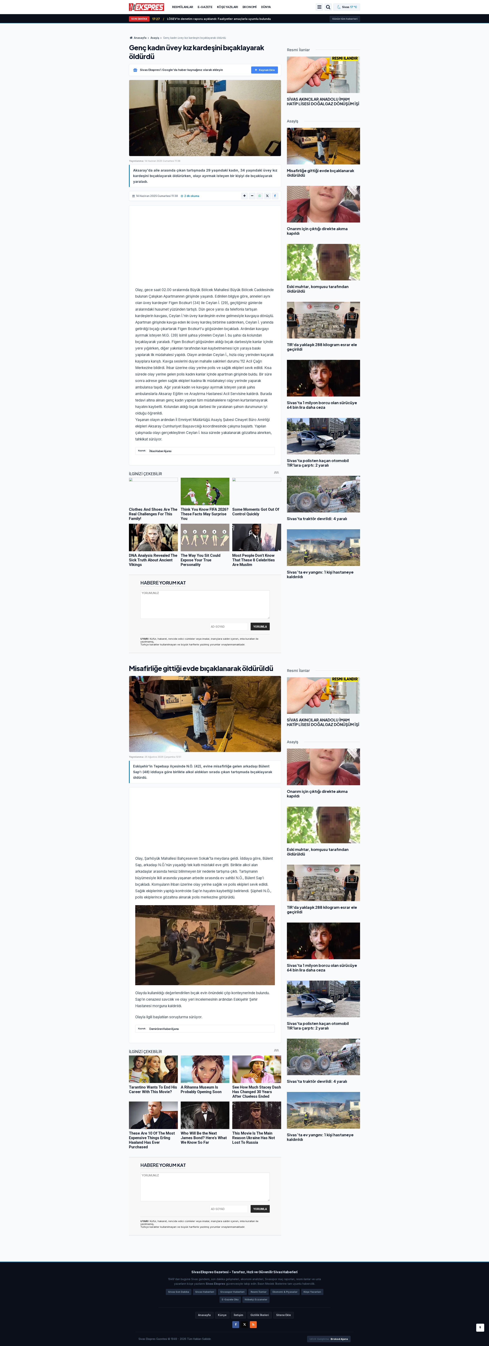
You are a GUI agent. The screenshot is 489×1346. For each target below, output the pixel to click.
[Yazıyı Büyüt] (244, 196)
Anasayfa (140, 37)
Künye (222, 1315)
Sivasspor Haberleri (232, 1291)
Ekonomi (250, 7)
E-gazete (205, 7)
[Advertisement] (205, 242)
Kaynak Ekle (267, 69)
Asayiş (155, 37)
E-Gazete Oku (230, 1299)
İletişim (238, 1315)
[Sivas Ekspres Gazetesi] (146, 7)
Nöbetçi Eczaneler (256, 1299)
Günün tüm (345, 18)
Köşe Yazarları (312, 1291)
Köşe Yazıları (227, 7)
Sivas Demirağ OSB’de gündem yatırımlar (196, 19)
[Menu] (319, 7)
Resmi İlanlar (182, 7)
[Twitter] (244, 1324)
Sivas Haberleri (204, 1291)
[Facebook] (275, 196)
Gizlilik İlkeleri (259, 1315)
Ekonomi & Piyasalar (285, 1291)
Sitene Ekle (283, 1315)
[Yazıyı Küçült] (252, 196)
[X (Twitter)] (267, 196)
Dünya (266, 7)
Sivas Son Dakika (178, 1291)
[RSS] (253, 1324)
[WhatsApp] (260, 196)
